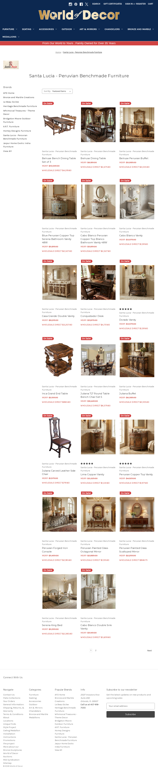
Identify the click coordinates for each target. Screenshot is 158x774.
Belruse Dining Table (93, 158)
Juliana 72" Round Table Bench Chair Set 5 (95, 395)
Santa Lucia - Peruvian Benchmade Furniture (15, 137)
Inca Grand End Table (55, 393)
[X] (86, 4)
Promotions (9, 740)
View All (7, 151)
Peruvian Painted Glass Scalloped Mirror (133, 550)
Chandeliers (112, 29)
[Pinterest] (75, 4)
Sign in (129, 3)
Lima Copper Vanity (92, 474)
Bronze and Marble (139, 29)
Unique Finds (9, 724)
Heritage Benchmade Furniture (20, 106)
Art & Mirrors (88, 29)
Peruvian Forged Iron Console (55, 550)
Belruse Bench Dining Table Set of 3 (59, 160)
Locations (8, 720)
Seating (26, 29)
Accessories (46, 29)
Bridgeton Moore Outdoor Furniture (17, 120)
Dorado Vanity (127, 319)
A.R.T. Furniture (11, 126)
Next (149, 650)
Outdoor (67, 29)
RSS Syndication (11, 760)
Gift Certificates (113, 3)
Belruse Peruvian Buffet (133, 158)
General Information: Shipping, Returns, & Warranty (13, 707)
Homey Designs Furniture (17, 130)
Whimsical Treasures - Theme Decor (19, 112)
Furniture (8, 29)
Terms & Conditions (13, 714)
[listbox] (62, 91)
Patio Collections (11, 698)
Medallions (9, 36)
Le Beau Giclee (11, 101)
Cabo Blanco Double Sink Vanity (96, 627)
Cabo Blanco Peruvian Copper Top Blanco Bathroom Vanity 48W (94, 239)
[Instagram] (70, 4)
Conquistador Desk (92, 316)
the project (9, 743)
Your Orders (9, 701)
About (6, 717)
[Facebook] (81, 4)
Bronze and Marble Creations (18, 97)
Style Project (9, 727)
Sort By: (47, 91)
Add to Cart (59, 130)
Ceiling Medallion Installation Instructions (11, 733)
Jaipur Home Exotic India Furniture (16, 145)
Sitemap (7, 763)
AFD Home (8, 93)
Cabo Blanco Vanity (131, 235)
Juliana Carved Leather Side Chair (59, 472)
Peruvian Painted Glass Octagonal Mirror (94, 550)
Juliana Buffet (127, 393)
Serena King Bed (52, 625)
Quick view (59, 119)
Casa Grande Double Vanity (58, 316)
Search (96, 3)
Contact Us (9, 694)
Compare (59, 124)
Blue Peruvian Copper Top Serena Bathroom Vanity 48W (58, 239)
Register (141, 3)
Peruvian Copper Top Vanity (136, 474)
